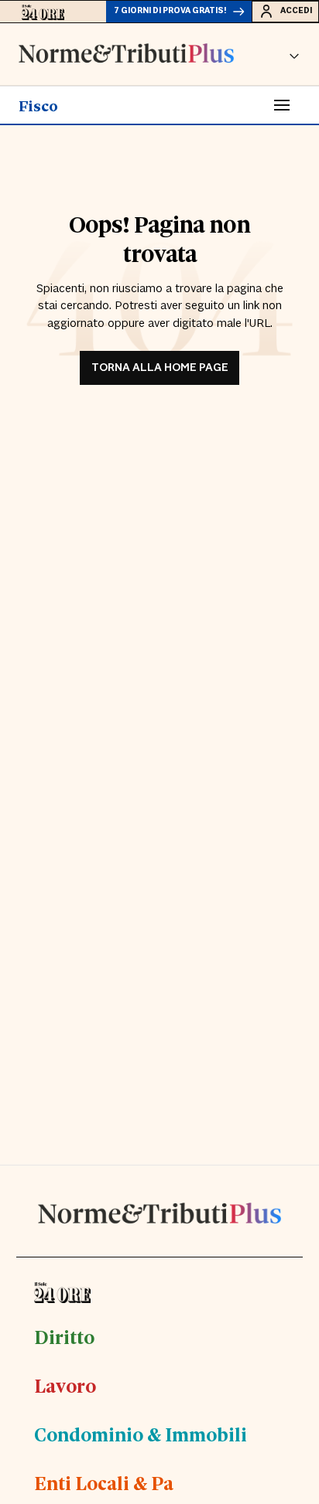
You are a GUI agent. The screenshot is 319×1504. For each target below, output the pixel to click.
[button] (294, 54)
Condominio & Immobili (140, 1434)
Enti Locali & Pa (103, 1482)
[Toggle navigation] (281, 105)
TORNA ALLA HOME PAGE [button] (159, 367)
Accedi (296, 10)
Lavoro (65, 1385)
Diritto (64, 1336)
